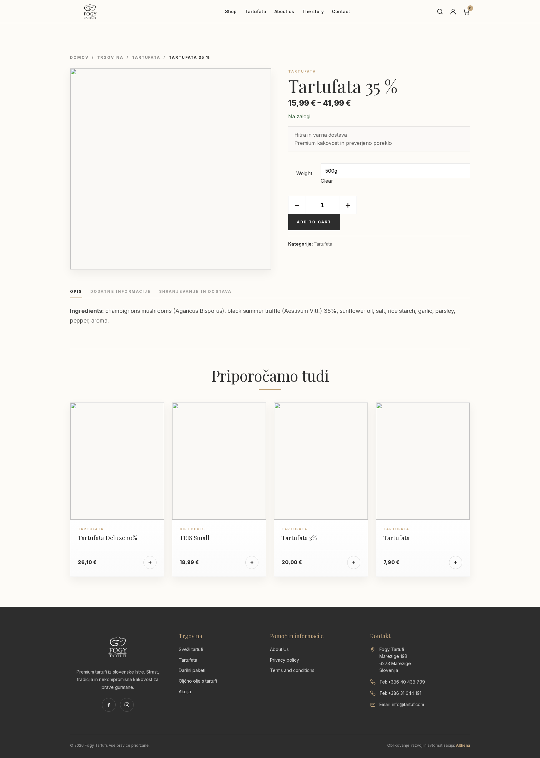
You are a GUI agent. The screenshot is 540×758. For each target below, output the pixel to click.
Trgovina (110, 57)
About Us (279, 649)
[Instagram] (127, 705)
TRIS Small (194, 537)
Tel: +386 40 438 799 (402, 681)
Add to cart (314, 222)
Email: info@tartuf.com (401, 704)
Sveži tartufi (191, 649)
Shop (231, 11)
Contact (341, 11)
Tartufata (255, 11)
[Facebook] (109, 705)
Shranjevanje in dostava (195, 292)
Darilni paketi (192, 670)
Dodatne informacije (120, 292)
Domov (79, 57)
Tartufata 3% (299, 537)
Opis (76, 292)
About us (284, 11)
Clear (327, 181)
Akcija (185, 691)
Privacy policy (284, 660)
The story (313, 11)
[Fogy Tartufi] (90, 11)
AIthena (463, 745)
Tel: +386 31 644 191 (400, 693)
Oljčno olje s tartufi (198, 681)
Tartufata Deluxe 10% (107, 537)
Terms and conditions (292, 670)
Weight (304, 173)
